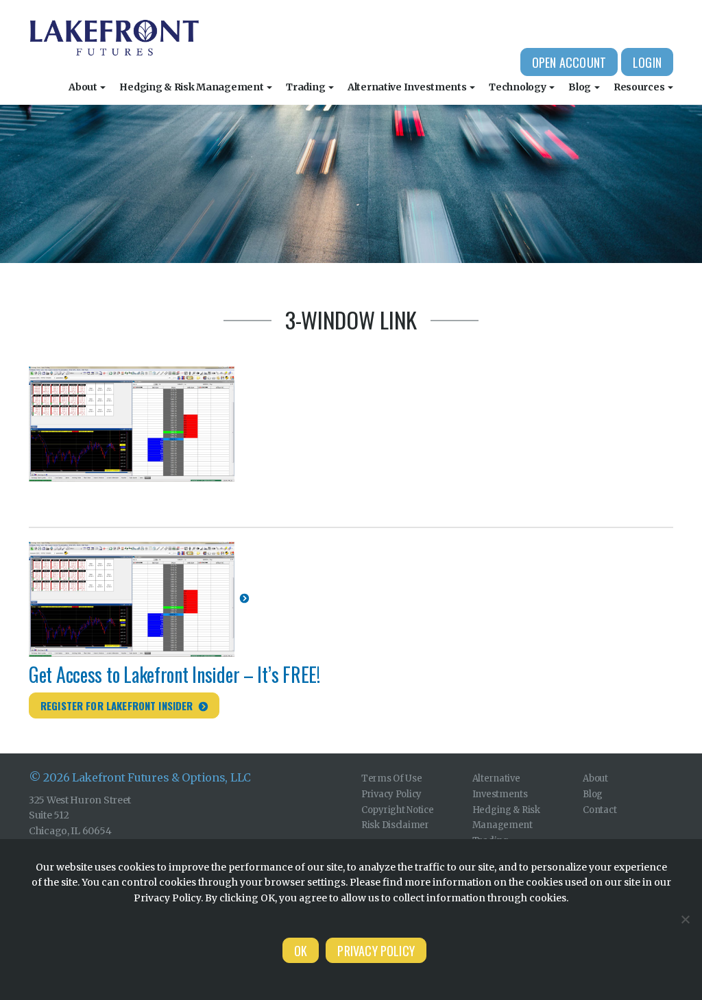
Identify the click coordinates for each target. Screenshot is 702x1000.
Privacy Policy (391, 794)
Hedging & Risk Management (192, 87)
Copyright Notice (397, 810)
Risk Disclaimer (395, 825)
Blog (580, 87)
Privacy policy (376, 951)
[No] (685, 919)
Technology (518, 87)
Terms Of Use (391, 778)
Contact (599, 810)
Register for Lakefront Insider (116, 705)
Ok (300, 951)
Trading (306, 87)
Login (647, 62)
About (84, 87)
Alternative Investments (408, 87)
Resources (640, 87)
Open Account (569, 62)
